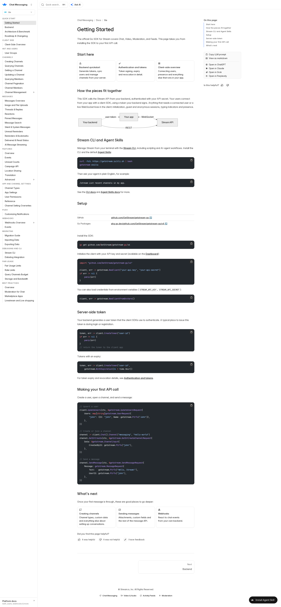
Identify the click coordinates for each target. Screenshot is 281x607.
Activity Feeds (149, 595)
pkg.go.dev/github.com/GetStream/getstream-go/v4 (137, 223)
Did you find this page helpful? (93, 534)
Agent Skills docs (110, 192)
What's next (87, 494)
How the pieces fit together (99, 91)
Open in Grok (215, 72)
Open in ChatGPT (217, 64)
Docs (98, 20)
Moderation (167, 595)
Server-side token (91, 312)
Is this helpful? (211, 85)
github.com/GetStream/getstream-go (130, 217)
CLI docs (91, 192)
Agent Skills (104, 152)
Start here (85, 54)
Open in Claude (216, 68)
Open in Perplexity (218, 76)
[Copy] (191, 160)
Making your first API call (98, 389)
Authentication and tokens (138, 378)
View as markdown (218, 58)
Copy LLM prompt (217, 54)
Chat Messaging (85, 20)
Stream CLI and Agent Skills (100, 140)
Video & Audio (130, 595)
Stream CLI (129, 148)
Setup (82, 203)
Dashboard (152, 253)
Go (9, 12)
